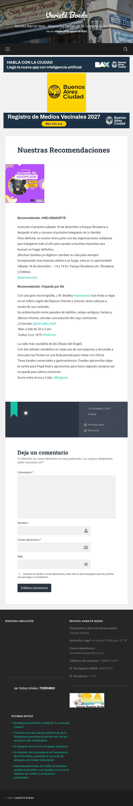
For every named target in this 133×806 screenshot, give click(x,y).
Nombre (23, 523)
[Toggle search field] (125, 49)
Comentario (25, 472)
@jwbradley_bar (44, 323)
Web (20, 556)
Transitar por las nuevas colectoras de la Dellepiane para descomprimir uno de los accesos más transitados (40, 736)
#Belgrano (61, 377)
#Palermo (49, 335)
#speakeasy (82, 295)
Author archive (26, 413)
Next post (93, 430)
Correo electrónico (29, 539)
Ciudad (92, 414)
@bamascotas (27, 277)
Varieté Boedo (66, 15)
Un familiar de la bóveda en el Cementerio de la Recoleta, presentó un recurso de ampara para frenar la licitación (41, 756)
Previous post (96, 424)
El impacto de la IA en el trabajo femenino (41, 746)
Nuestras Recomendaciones (63, 149)
